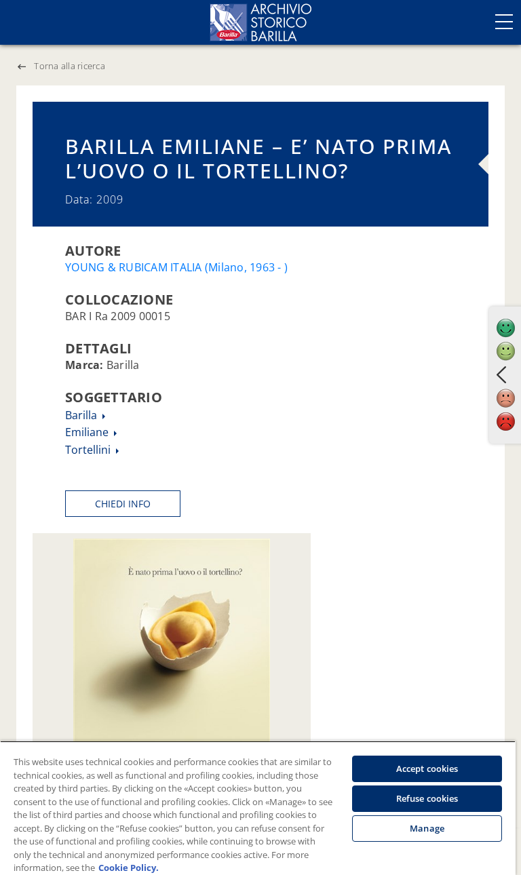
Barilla (82, 415)
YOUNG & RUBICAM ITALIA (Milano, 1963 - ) (176, 267)
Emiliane (88, 432)
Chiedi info (123, 503)
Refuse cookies (427, 798)
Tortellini (89, 449)
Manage (427, 828)
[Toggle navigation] (504, 22)
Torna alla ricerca (69, 66)
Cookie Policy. (128, 867)
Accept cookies (427, 768)
